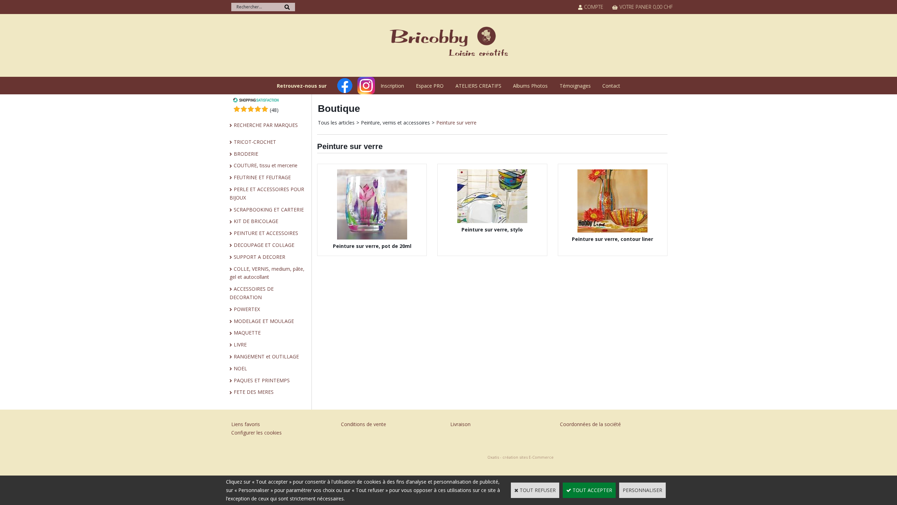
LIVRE (240, 344)
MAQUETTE (247, 332)
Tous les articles (336, 122)
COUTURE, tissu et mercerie (265, 165)
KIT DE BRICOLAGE (256, 221)
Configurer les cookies (256, 432)
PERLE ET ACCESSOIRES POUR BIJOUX (267, 193)
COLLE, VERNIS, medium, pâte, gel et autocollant (267, 273)
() (274, 110)
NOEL (240, 368)
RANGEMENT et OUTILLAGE (266, 356)
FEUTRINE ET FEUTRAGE (262, 177)
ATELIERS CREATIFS (478, 85)
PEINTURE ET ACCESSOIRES (266, 233)
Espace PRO (430, 85)
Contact (611, 85)
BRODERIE (246, 153)
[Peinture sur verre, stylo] (492, 221)
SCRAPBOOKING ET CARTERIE (269, 209)
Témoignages (575, 85)
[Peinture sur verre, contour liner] (612, 230)
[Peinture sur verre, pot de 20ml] (372, 237)
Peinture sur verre (456, 122)
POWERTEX (247, 309)
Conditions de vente (363, 424)
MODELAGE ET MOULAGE (264, 321)
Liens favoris (245, 424)
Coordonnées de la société (590, 424)
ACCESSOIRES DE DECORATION (252, 293)
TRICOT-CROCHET (255, 142)
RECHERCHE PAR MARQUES (266, 125)
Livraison (460, 424)
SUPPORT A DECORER (259, 257)
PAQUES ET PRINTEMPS (262, 380)
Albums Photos (530, 85)
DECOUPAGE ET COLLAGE (264, 245)
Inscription (392, 85)
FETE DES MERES (254, 392)
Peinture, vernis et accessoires (395, 122)
